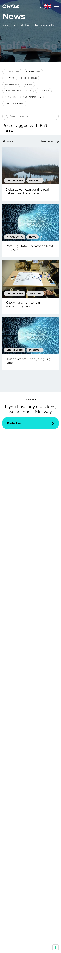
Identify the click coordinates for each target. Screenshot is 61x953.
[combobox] (47, 141)
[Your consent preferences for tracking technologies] (55, 948)
